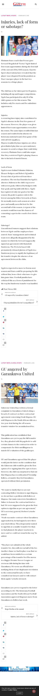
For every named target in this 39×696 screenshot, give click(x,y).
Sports (13, 15)
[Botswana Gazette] (19, 4)
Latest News (5, 15)
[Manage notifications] (34, 691)
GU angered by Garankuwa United (17, 371)
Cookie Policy (12, 690)
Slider (13, 363)
